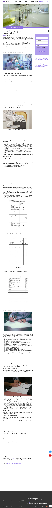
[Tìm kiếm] (48, 31)
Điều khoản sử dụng (21, 501)
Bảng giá (20, 1)
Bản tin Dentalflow (5, 501)
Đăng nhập (47, 1)
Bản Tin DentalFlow (27, 1)
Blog (22, 1)
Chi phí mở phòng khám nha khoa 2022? (13, 451)
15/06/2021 (4, 35)
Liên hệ (4, 500)
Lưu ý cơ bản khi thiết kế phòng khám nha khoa (14, 463)
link (20, 229)
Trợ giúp (36, 1)
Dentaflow (12, 458)
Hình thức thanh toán (21, 500)
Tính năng (16, 1)
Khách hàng (32, 1)
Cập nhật (12, 501)
